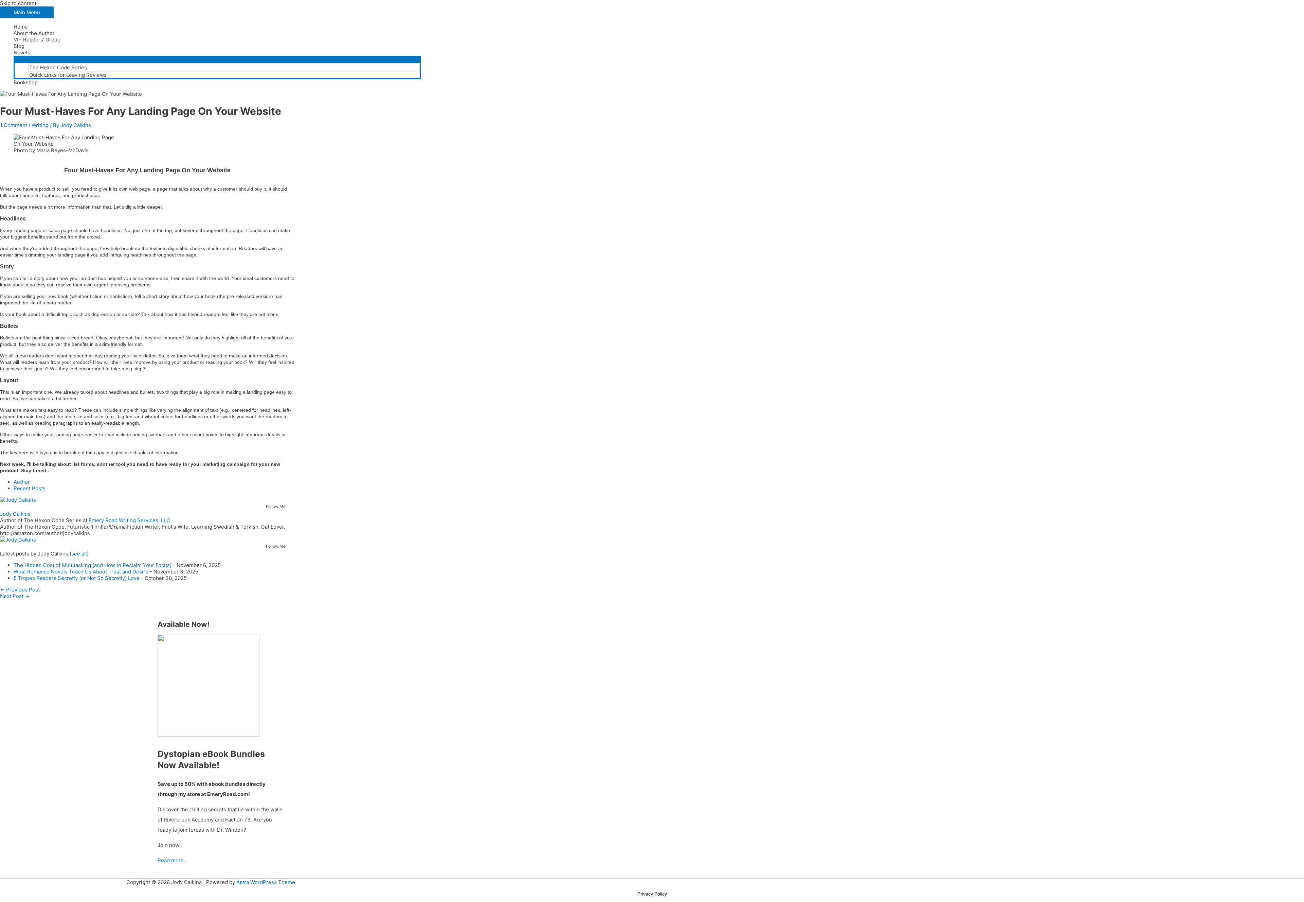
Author (22, 482)
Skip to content (18, 3)
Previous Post (20, 589)
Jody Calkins (15, 514)
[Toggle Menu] (217, 59)
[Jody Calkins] (18, 500)
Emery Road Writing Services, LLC (129, 520)
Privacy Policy (652, 894)
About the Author (34, 33)
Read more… (173, 860)
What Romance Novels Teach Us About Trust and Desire (81, 571)
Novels (22, 52)
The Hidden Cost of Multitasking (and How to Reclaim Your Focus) (92, 565)
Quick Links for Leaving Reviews (68, 75)
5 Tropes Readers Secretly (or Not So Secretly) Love (77, 578)
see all (79, 553)
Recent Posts (30, 488)
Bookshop (26, 82)
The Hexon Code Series (58, 67)
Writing (40, 125)
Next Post (15, 596)
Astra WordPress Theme (265, 882)
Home (21, 26)
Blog (19, 46)
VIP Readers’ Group (37, 39)
